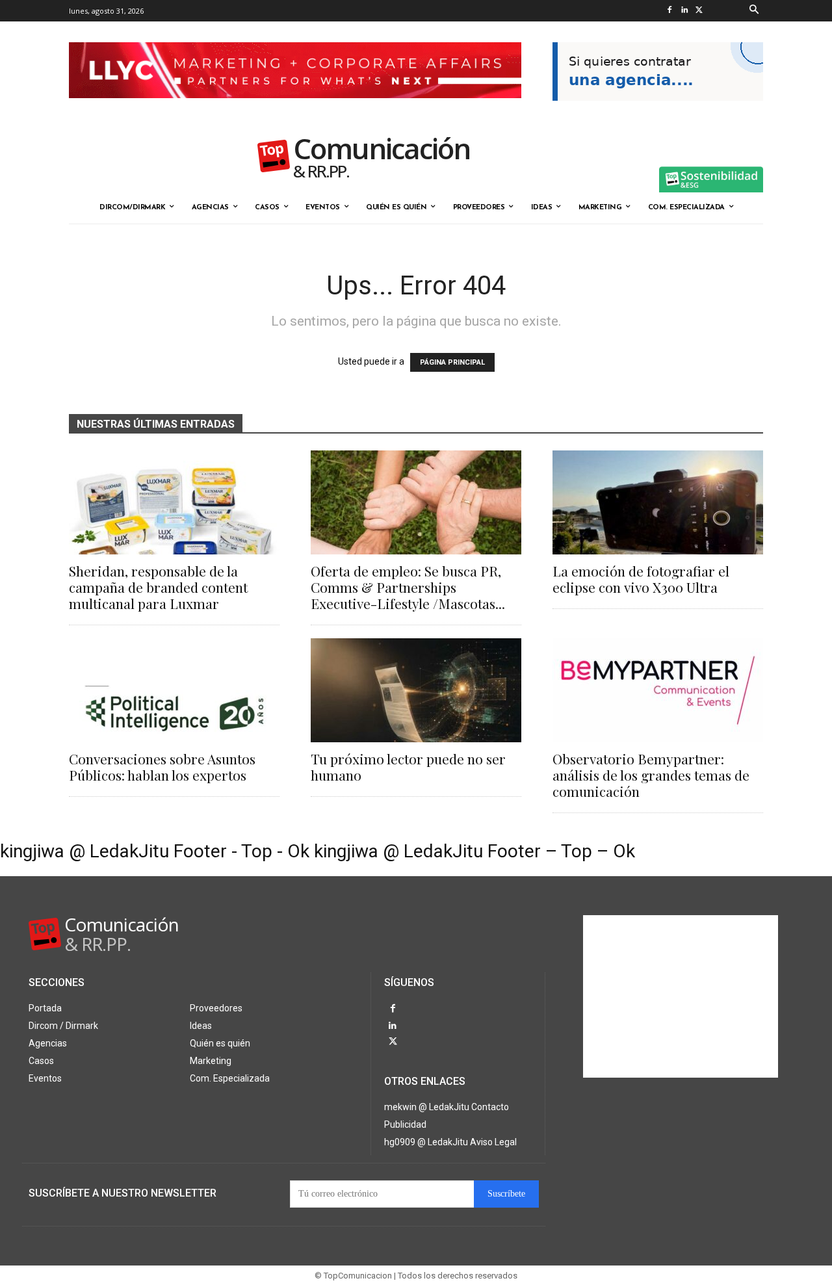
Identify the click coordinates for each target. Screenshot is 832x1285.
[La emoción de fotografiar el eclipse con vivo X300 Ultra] (657, 502)
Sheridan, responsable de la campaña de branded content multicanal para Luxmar (158, 587)
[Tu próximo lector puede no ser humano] (416, 690)
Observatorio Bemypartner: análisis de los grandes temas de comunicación (650, 774)
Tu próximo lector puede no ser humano (408, 766)
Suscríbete (506, 1194)
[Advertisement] (680, 996)
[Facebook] (669, 10)
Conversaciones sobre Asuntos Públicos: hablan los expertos (162, 766)
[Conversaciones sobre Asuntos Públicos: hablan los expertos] (174, 690)
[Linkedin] (684, 10)
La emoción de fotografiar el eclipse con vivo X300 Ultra (640, 579)
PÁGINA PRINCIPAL (452, 362)
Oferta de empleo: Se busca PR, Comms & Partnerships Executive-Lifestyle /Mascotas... (408, 587)
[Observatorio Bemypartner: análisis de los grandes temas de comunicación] (657, 690)
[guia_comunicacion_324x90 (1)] (657, 111)
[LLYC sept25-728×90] (295, 108)
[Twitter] (699, 10)
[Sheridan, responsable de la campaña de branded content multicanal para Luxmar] (174, 502)
